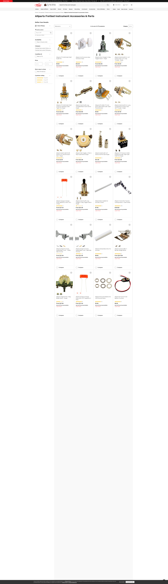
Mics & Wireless (101, 9)
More (108, 9)
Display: (125, 26)
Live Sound (84, 9)
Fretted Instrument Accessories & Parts (54, 12)
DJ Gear (65, 9)
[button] (50, 5)
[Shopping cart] (131, 5)
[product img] (64, 43)
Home (36, 12)
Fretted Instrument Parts (43, 48)
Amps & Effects (44, 9)
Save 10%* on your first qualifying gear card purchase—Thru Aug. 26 (114, 1)
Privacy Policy (68, 581)
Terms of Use (65, 582)
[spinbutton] (38, 64)
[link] (64, 59)
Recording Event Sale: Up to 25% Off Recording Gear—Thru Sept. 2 (54, 1)
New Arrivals (124, 9)
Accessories (92, 9)
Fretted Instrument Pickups (43, 50)
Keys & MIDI (53, 9)
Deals (114, 9)
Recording (77, 9)
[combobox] (62, 26)
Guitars (37, 9)
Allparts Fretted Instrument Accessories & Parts (76, 12)
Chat (48, 5)
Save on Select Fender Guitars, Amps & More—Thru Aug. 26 (84, 1)
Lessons (131, 9)
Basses (70, 9)
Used (118, 9)
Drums (59, 9)
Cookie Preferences (72, 582)
